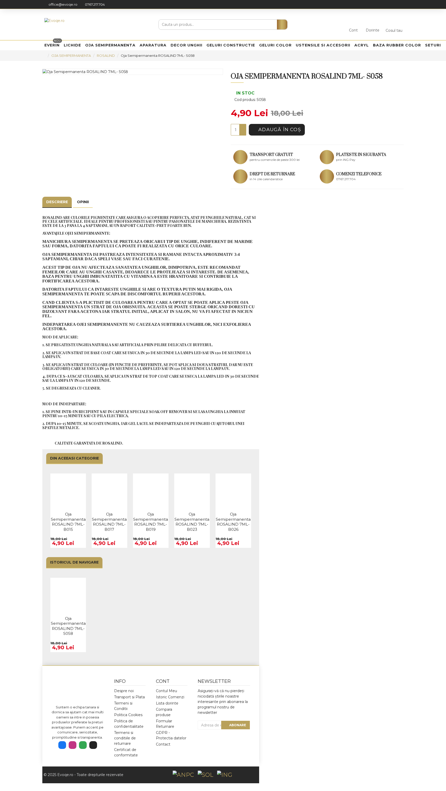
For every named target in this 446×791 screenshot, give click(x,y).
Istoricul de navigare (74, 562)
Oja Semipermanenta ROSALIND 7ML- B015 (68, 522)
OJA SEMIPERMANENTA (71, 55)
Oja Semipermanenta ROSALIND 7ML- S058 (68, 626)
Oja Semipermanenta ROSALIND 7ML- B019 (150, 522)
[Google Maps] (83, 745)
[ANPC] (183, 775)
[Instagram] (72, 745)
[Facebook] (62, 745)
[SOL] (205, 775)
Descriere (57, 202)
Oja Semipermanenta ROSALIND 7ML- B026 (233, 522)
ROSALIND (106, 55)
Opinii (83, 202)
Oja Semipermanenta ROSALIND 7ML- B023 (191, 522)
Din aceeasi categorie (74, 458)
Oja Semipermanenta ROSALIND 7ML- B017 (109, 522)
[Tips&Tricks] (93, 745)
